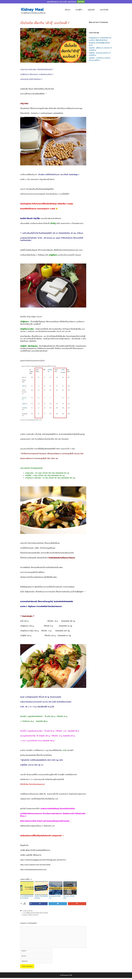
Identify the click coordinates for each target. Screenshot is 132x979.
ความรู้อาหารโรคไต (27, 911)
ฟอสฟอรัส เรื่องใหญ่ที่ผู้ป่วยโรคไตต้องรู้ (41, 897)
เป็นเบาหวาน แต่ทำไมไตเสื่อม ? (68, 897)
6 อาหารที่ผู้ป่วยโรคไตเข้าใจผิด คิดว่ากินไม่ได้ (26, 897)
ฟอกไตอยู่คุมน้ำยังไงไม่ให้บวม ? (55, 897)
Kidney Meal (32, 9)
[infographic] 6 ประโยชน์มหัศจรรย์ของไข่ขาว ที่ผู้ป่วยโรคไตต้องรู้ (100, 39)
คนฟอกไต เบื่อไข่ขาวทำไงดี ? (30, 915)
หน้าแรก (67, 10)
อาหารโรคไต (104, 10)
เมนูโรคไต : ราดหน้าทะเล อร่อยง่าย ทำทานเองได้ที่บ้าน (99, 59)
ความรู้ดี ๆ (79, 10)
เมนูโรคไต (91, 10)
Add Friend (81, 2)
